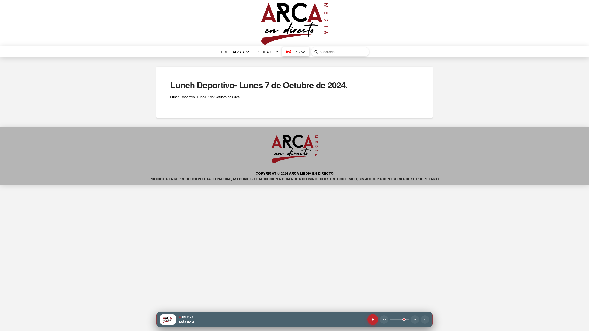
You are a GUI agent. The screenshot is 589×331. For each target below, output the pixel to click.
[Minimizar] (415, 319)
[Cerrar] (425, 319)
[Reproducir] (372, 319)
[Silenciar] (384, 319)
